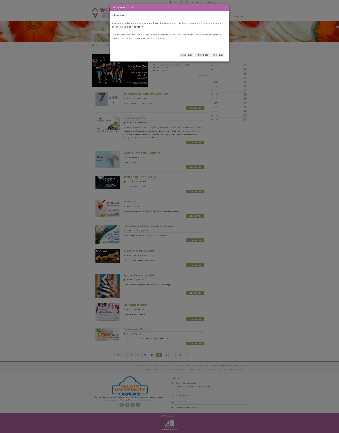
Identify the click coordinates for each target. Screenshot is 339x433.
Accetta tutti (186, 55)
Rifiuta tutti (217, 55)
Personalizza (202, 55)
